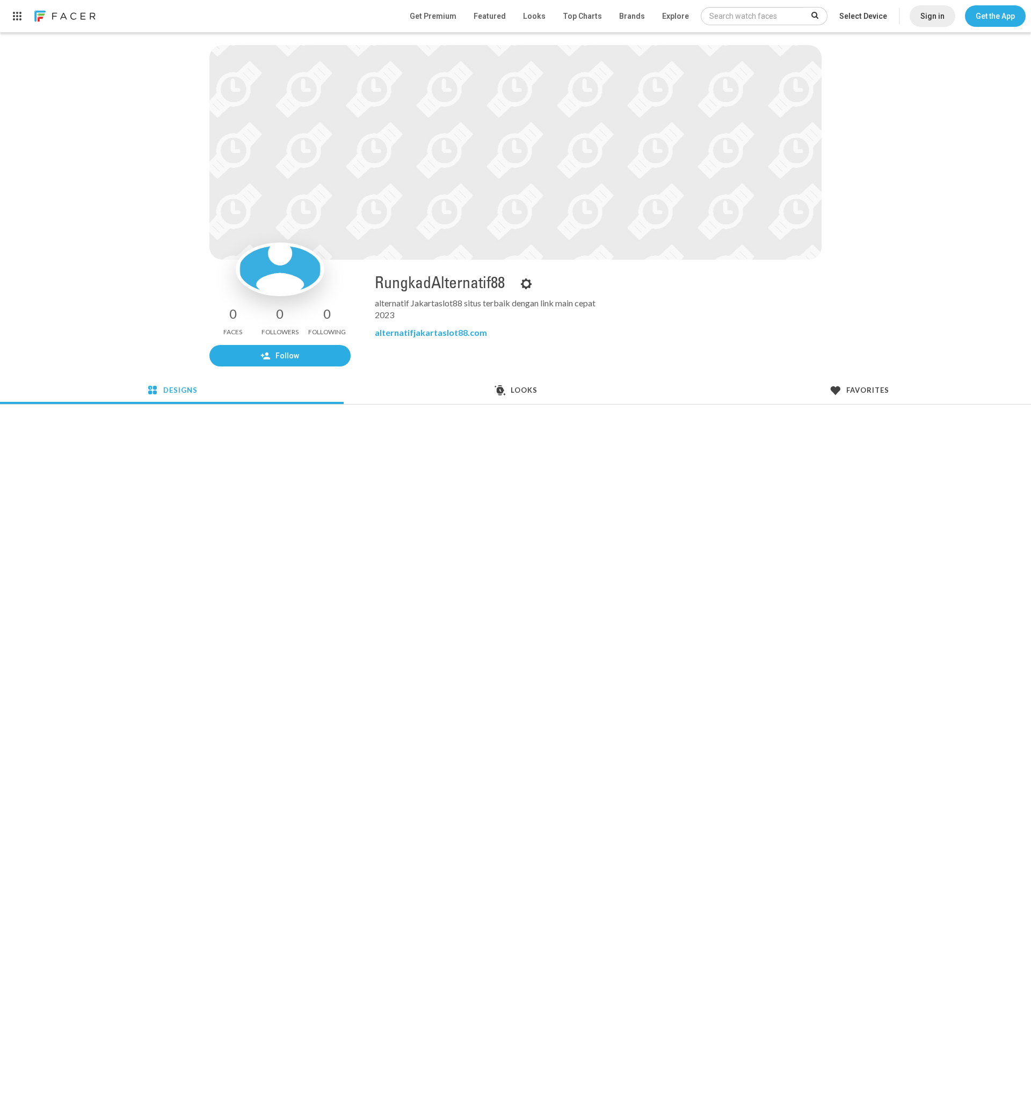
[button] (995, 16)
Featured (490, 16)
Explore (675, 16)
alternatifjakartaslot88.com (431, 332)
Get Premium (433, 16)
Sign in (932, 16)
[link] (64, 16)
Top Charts (582, 16)
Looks (534, 16)
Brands (632, 16)
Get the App (995, 16)
